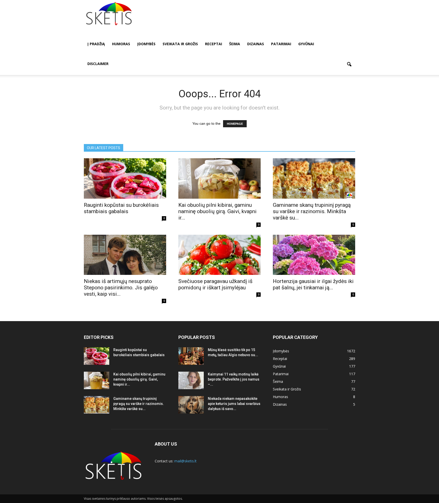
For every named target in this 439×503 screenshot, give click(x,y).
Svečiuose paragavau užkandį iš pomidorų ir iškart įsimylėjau (215, 284)
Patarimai (281, 43)
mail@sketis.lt (185, 461)
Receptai (213, 43)
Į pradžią (96, 43)
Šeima (234, 43)
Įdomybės (146, 43)
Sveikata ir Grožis (180, 43)
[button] (349, 64)
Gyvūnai (306, 43)
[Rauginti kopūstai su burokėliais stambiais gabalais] (125, 178)
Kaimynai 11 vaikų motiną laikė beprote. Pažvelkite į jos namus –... (233, 379)
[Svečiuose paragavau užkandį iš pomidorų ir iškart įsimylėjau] (219, 255)
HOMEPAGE (235, 123)
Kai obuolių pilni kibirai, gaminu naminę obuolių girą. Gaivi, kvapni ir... (217, 211)
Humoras (121, 43)
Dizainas (255, 43)
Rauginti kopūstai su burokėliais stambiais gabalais (121, 208)
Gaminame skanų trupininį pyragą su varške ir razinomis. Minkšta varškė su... (312, 211)
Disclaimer (97, 63)
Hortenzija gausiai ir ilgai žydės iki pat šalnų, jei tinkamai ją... (313, 284)
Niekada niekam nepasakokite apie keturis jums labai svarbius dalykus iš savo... (234, 404)
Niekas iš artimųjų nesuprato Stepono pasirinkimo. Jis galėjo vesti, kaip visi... (121, 287)
